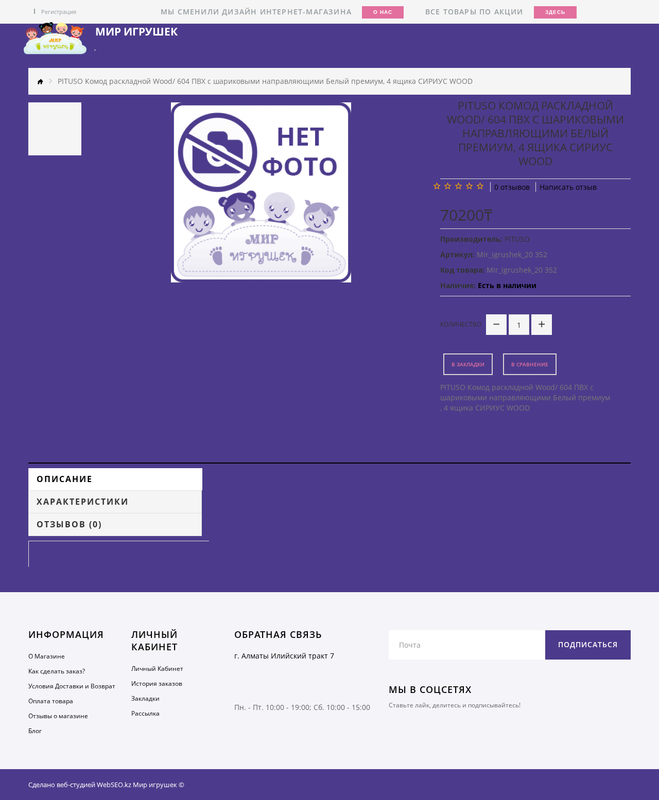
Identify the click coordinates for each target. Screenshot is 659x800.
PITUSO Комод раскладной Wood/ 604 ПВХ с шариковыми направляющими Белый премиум (525, 392)
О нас (382, 12)
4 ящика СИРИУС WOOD (487, 408)
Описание (65, 479)
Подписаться (588, 644)
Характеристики (83, 501)
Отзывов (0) (69, 524)
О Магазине (46, 656)
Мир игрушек (136, 32)
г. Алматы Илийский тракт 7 (284, 656)
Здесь (555, 12)
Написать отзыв (568, 187)
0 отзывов (512, 187)
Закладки (145, 698)
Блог (35, 730)
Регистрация (58, 11)
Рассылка (145, 713)
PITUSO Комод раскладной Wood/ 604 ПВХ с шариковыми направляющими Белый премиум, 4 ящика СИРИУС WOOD (265, 81)
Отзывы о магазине (58, 716)
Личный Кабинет (157, 668)
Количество (460, 324)
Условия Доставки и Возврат (71, 686)
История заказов (156, 683)
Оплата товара (50, 701)
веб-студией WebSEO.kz (94, 784)
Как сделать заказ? (56, 671)
